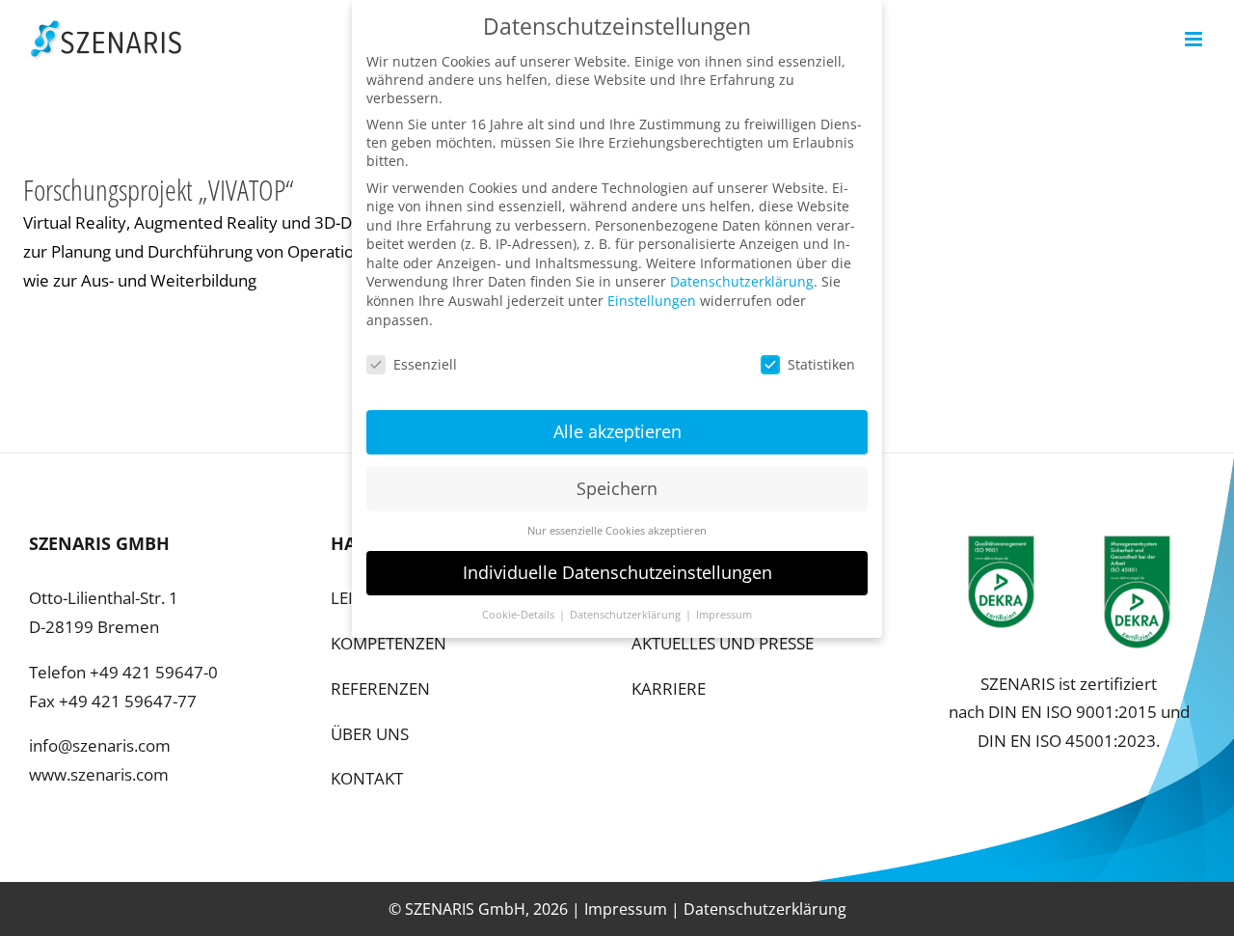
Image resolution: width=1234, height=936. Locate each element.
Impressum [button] (724, 614)
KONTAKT (367, 778)
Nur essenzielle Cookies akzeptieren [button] (617, 530)
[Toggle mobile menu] (1195, 39)
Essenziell (425, 364)
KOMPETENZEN (388, 643)
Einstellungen (651, 300)
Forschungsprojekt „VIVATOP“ (158, 189)
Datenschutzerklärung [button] (627, 614)
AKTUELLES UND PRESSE (722, 643)
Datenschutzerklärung (765, 909)
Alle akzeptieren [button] (617, 431)
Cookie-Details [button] (519, 614)
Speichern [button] (617, 488)
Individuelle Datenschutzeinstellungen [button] (617, 572)
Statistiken (821, 364)
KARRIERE (668, 688)
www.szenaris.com (99, 774)
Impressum (625, 909)
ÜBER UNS (370, 734)
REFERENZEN (380, 688)
